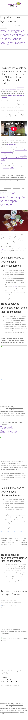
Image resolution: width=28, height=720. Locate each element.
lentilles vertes (3, 413)
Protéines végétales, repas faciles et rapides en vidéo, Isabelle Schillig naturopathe (14, 37)
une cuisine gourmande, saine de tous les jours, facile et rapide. (14, 158)
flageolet (21, 409)
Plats (17, 703)
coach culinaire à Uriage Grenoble (11, 89)
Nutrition (13, 175)
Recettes (18, 175)
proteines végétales (19, 415)
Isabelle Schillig (16, 26)
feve (17, 409)
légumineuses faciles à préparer (18, 708)
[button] (14, 12)
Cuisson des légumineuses (8, 429)
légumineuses (11, 144)
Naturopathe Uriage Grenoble (14, 690)
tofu (10, 288)
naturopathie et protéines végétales (16, 413)
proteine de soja (10, 415)
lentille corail (20, 411)
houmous (16, 292)
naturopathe (20, 87)
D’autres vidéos (5, 164)
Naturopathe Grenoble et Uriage (9, 687)
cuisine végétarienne (14, 408)
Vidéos (22, 175)
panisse (15, 286)
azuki (7, 408)
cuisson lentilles (11, 409)
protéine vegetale (17, 179)
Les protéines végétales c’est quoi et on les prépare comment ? (13, 199)
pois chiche (3, 415)
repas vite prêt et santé (12, 180)
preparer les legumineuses (6, 179)
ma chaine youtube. (8, 168)
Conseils (8, 175)
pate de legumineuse (22, 177)
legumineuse (6, 411)
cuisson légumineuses (11, 177)
